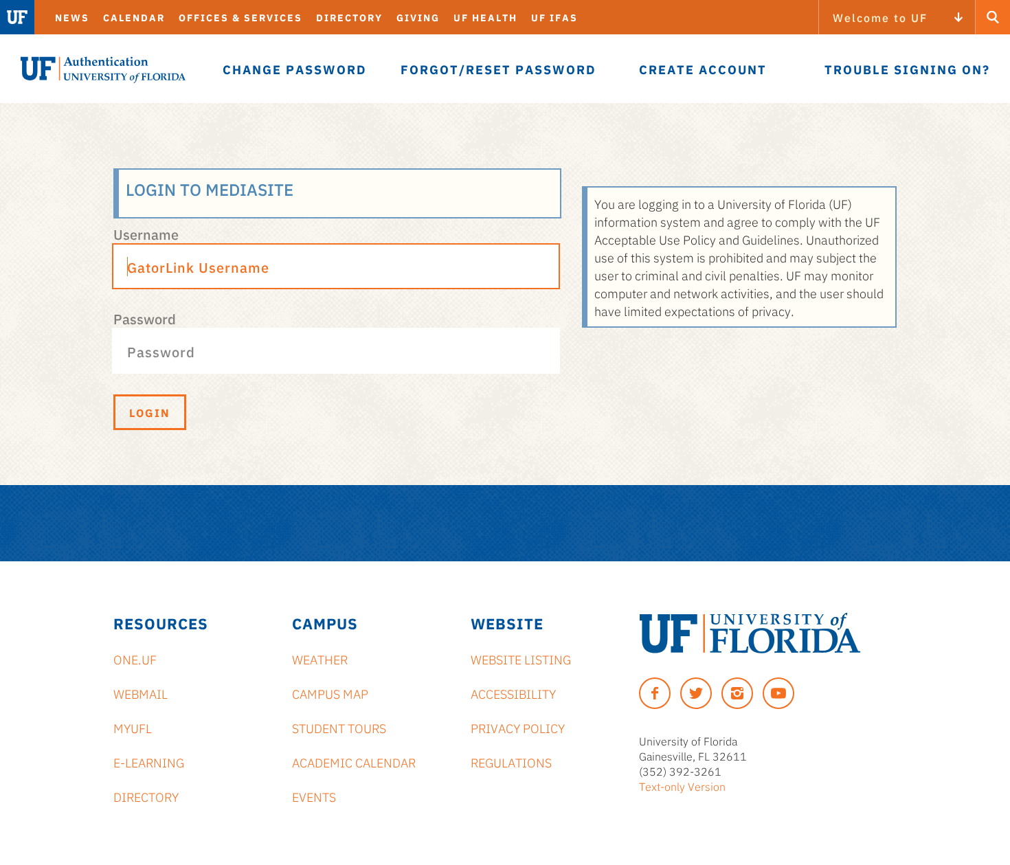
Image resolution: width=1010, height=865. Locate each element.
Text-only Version (682, 786)
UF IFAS (554, 17)
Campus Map (330, 693)
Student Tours (339, 727)
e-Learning (148, 762)
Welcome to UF (880, 17)
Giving (418, 17)
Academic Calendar (354, 762)
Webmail (140, 693)
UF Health (485, 17)
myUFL (132, 727)
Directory (349, 17)
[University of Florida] (750, 633)
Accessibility (513, 693)
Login (149, 412)
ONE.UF (135, 659)
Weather (320, 659)
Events (314, 796)
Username (146, 233)
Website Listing (521, 659)
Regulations (511, 762)
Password (144, 318)
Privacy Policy (518, 727)
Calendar (134, 17)
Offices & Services (240, 17)
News (72, 17)
